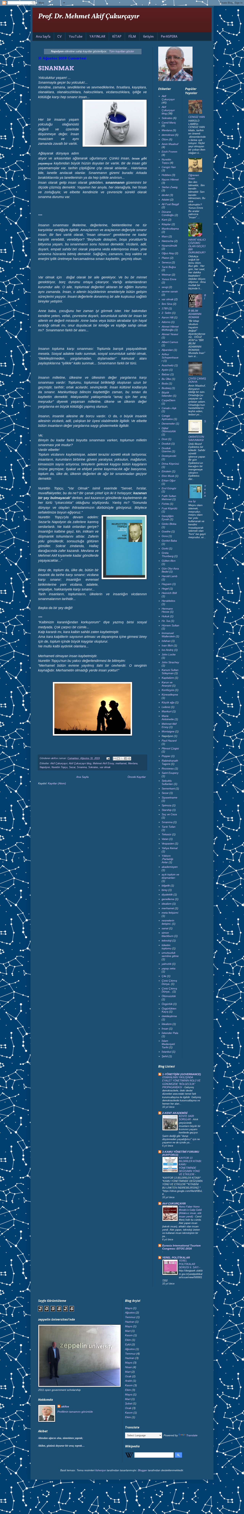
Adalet (165, 199)
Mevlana (132, 763)
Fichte (165, 503)
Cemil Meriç (169, 122)
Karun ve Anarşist (167, 684)
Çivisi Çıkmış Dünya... (169, 990)
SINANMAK (56, 68)
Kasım (129, 1335)
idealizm (167, 903)
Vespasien (168, 843)
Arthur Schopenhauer (170, 357)
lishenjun (100, 1470)
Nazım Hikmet (170, 179)
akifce (65, 1406)
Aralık (128, 1380)
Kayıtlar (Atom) (57, 783)
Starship (167, 809)
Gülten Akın (169, 560)
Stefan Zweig (169, 187)
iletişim (148, 36)
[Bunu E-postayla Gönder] (115, 758)
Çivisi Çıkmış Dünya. (169, 982)
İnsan (165, 1028)
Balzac (166, 374)
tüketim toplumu (166, 947)
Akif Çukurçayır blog (80, 763)
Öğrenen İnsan (193, 177)
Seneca (166, 262)
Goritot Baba (169, 540)
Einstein (166, 471)
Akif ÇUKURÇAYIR (174, 1203)
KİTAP (116, 36)
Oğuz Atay (168, 253)
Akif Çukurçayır (58, 763)
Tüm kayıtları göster (121, 51)
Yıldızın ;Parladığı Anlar (167, 859)
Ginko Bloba (169, 523)
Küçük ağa (168, 702)
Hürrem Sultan (170, 625)
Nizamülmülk (169, 245)
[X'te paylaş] (122, 758)
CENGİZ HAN (196, 116)
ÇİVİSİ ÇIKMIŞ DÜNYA (197, 380)
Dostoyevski (169, 455)
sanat (165, 928)
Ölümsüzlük (169, 996)
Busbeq (166, 388)
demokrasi (168, 134)
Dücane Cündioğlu (168, 213)
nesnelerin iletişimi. (168, 922)
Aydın (165, 369)
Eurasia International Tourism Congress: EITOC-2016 (181, 1247)
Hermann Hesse (167, 610)
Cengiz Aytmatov (167, 417)
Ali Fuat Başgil (170, 204)
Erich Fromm (169, 151)
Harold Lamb (169, 576)
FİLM (132, 36)
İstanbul (166, 1051)
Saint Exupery (170, 772)
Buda (165, 383)
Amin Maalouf (170, 144)
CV (59, 36)
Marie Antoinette (168, 717)
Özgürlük (167, 1003)
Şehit (165, 1056)
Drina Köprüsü (170, 463)
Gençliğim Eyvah (168, 517)
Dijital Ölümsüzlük (169, 430)
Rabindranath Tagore (170, 762)
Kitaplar (166, 224)
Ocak (128, 1376)
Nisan (128, 1367)
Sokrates (93, 767)
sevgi (165, 287)
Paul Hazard (169, 740)
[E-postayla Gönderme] (108, 758)
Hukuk (165, 616)
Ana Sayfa (43, 36)
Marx (165, 236)
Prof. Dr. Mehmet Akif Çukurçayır (88, 16)
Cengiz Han (169, 167)
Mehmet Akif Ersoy (103, 763)
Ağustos (130, 1312)
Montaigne (168, 731)
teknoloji (167, 940)
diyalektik (167, 894)
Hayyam (167, 584)
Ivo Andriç (167, 649)
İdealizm (167, 1024)
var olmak (105, 767)
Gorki (165, 548)
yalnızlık (166, 963)
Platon (165, 257)
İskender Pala (170, 1032)
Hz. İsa (166, 620)
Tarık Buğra (169, 267)
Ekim (128, 1339)
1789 (165, 308)
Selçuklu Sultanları (167, 782)
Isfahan (166, 640)
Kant (164, 219)
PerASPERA (169, 36)
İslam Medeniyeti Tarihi (168, 1044)
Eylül (128, 1344)
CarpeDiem (168, 400)
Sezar (72, 767)
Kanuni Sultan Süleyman (170, 671)
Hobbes (166, 174)
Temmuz (130, 1317)
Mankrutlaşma (170, 228)
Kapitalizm (168, 677)
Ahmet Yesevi (170, 334)
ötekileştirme (169, 1016)
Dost (164, 439)
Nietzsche (167, 241)
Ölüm (165, 139)
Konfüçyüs (168, 689)
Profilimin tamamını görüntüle (75, 1411)
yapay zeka (168, 968)
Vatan (165, 838)
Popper (166, 756)
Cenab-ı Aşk (169, 408)
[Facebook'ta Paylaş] (126, 758)
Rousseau (168, 768)
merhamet (121, 763)
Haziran (129, 1321)
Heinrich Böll (169, 592)
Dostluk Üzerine (166, 450)
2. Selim (166, 312)
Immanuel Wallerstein (168, 635)
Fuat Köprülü (169, 508)
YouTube (75, 36)
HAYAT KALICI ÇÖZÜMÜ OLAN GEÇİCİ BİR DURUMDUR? (197, 246)
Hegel (165, 588)
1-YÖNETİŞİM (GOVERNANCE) (181, 1074)
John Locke (169, 654)
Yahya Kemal (169, 848)
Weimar (166, 274)
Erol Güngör (169, 488)
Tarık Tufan (168, 826)
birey (165, 889)
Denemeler (168, 423)
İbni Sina (167, 303)
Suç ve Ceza (169, 814)
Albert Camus (170, 342)
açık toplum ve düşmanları (170, 876)
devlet (165, 195)
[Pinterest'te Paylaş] (129, 758)
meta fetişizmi (170, 912)
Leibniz (166, 706)
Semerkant (168, 788)
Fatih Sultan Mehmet (169, 497)
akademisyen (170, 866)
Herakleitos (168, 600)
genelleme (168, 899)
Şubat (128, 1403)
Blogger (142, 1470)
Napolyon (45, 767)
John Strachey (170, 662)
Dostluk (166, 443)
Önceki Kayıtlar (137, 776)
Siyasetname (169, 797)
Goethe (166, 531)
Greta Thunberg (167, 554)
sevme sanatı (170, 291)
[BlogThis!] (118, 758)
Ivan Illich (167, 645)
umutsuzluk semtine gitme (170, 954)
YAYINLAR (97, 36)
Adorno (166, 322)
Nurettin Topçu (59, 767)
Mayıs (128, 1308)
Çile (164, 976)
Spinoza (166, 805)
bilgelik (166, 885)
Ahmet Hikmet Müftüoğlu (170, 328)
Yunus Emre (169, 279)
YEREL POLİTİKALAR (176, 1257)
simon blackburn (167, 934)
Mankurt (167, 711)
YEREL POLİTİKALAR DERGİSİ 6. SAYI (189, 1264)
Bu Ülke (166, 378)
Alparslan (167, 349)
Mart (128, 1330)
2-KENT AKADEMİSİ (174, 1112)
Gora (165, 536)
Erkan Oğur (169, 480)
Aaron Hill (167, 317)
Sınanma (82, 767)
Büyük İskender (167, 394)
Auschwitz (168, 365)
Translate (191, 1435)
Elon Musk (168, 475)
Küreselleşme (170, 694)
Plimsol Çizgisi (170, 748)
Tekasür (166, 834)
